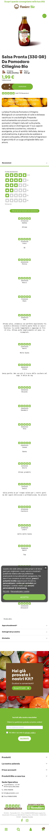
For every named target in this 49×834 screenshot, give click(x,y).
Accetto (24, 597)
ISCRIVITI (24, 739)
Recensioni (6, 163)
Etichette (6, 638)
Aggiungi (22, 87)
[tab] (24, 163)
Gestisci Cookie (27, 817)
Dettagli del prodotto (11, 632)
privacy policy (30, 733)
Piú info (6, 591)
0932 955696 (8, 790)
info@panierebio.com (11, 793)
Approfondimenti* (9, 625)
